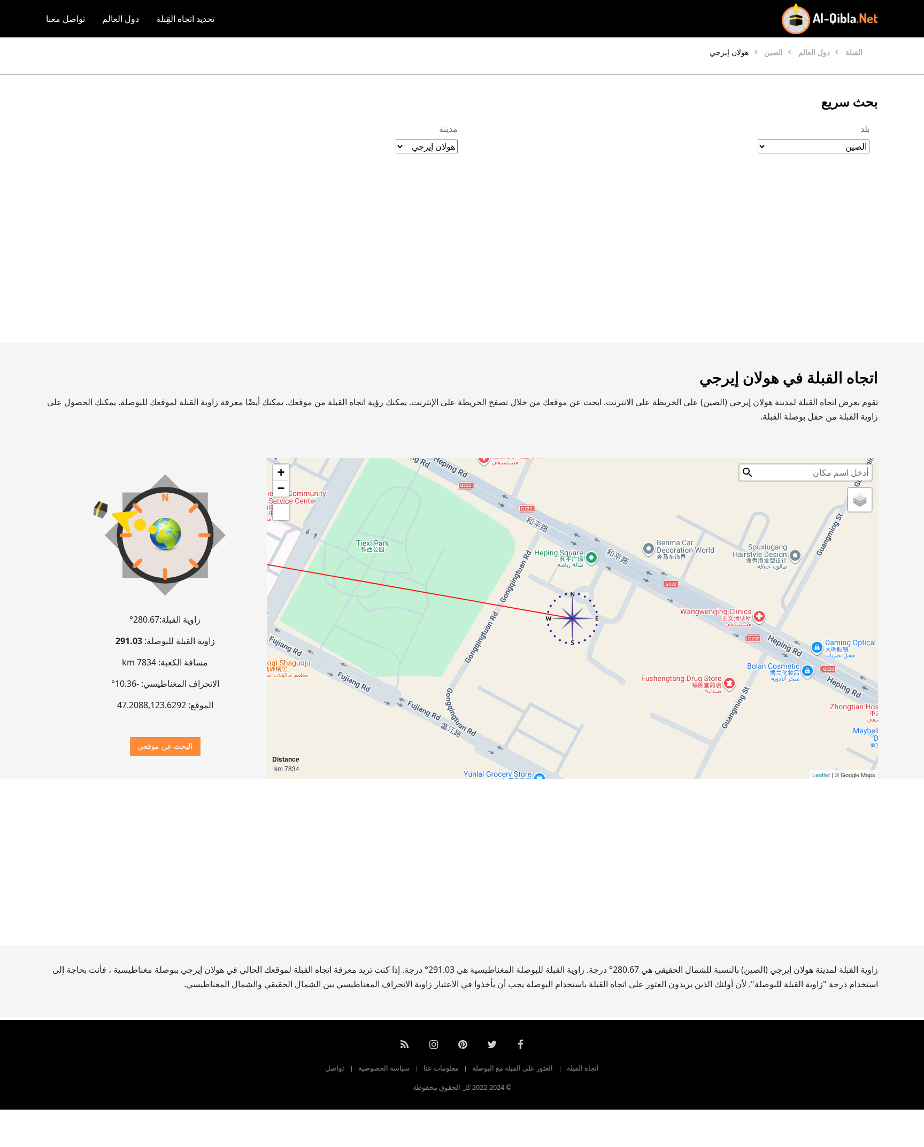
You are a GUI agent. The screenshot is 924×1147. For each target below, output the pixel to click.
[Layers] (860, 499)
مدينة (448, 129)
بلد (864, 129)
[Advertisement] (487, 259)
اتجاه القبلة (583, 1068)
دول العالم (120, 19)
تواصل (334, 1068)
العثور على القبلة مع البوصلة (512, 1068)
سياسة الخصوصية (384, 1068)
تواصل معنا (65, 19)
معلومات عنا (441, 1068)
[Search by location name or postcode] (748, 472)
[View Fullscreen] (281, 512)
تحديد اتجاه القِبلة (185, 19)
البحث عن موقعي (164, 746)
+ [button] (281, 472)
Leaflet (821, 774)
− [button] (281, 488)
